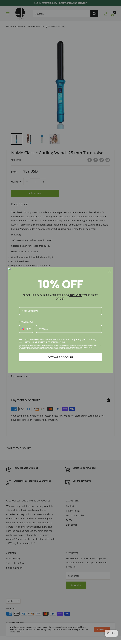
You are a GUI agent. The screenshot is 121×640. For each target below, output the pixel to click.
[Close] (109, 271)
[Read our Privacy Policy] (100, 346)
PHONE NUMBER (26, 322)
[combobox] (26, 329)
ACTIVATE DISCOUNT (60, 357)
